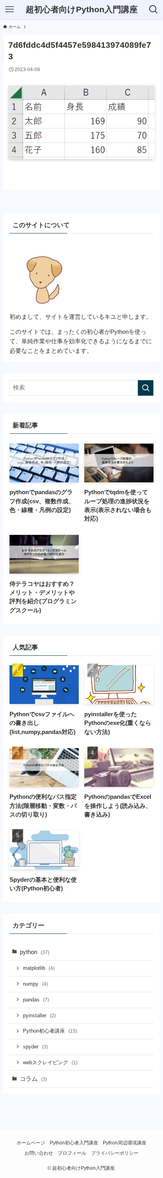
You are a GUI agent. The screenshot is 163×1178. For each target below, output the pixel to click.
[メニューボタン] (9, 9)
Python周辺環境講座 (124, 1143)
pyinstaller (39, 1015)
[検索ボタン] (153, 9)
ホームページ (31, 1143)
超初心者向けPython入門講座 (82, 10)
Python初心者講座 (50, 1031)
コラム (33, 1079)
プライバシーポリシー (114, 1153)
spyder (35, 1047)
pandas (36, 1000)
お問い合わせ (39, 1153)
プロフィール (72, 1153)
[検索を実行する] (146, 388)
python (34, 952)
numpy (35, 984)
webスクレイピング (50, 1062)
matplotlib (39, 968)
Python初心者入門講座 (74, 1143)
